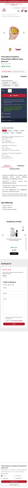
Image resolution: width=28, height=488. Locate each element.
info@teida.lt (24, 7)
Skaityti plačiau (4, 473)
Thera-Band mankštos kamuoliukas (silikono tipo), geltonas (11, 16)
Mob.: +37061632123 (6, 156)
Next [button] (24, 33)
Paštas (4, 293)
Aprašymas (7, 165)
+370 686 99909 (16, 7)
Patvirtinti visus (14, 481)
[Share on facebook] (13, 120)
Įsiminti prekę (7, 113)
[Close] (25, 238)
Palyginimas (8, 116)
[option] (14, 32)
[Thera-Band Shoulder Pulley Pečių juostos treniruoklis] (14, 232)
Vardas (4, 287)
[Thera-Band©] (23, 77)
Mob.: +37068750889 (6, 141)
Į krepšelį (15, 95)
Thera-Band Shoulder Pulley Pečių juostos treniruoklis (14, 240)
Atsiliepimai (20, 165)
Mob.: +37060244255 (6, 148)
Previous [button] (4, 33)
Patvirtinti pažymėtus (14, 484)
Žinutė (4, 298)
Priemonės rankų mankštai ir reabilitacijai (8, 15)
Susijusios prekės (14, 168)
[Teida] (4, 10)
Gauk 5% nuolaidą (26, 245)
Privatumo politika (18, 320)
